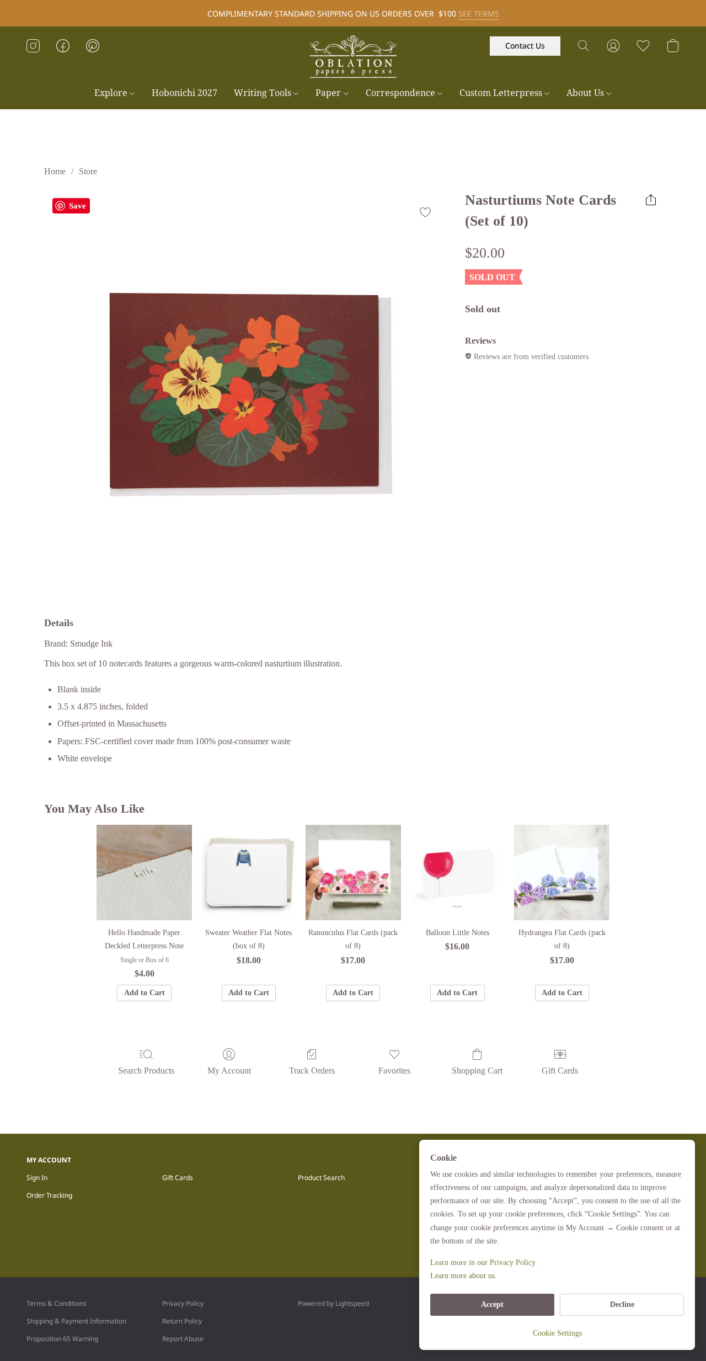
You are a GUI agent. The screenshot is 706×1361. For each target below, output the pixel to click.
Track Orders (312, 1070)
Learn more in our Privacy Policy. (483, 1262)
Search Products (146, 1070)
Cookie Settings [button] (557, 1333)
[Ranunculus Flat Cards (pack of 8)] (353, 872)
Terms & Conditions (56, 1303)
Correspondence (401, 93)
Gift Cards (560, 1070)
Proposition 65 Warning (62, 1338)
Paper (329, 93)
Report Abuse (183, 1338)
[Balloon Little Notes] (457, 872)
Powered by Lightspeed (333, 1303)
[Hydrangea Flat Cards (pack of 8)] (561, 872)
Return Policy (182, 1321)
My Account (229, 1070)
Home (55, 171)
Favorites (394, 1070)
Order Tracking (49, 1195)
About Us (586, 93)
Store (88, 171)
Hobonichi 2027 (184, 93)
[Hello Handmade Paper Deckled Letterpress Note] (144, 872)
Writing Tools (263, 93)
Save (77, 205)
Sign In (36, 1177)
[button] (353, 57)
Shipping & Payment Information (76, 1321)
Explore (112, 93)
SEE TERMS (478, 13)
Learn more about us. (463, 1276)
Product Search (321, 1177)
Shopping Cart (477, 1070)
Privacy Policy (183, 1303)
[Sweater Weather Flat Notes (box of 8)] (248, 872)
